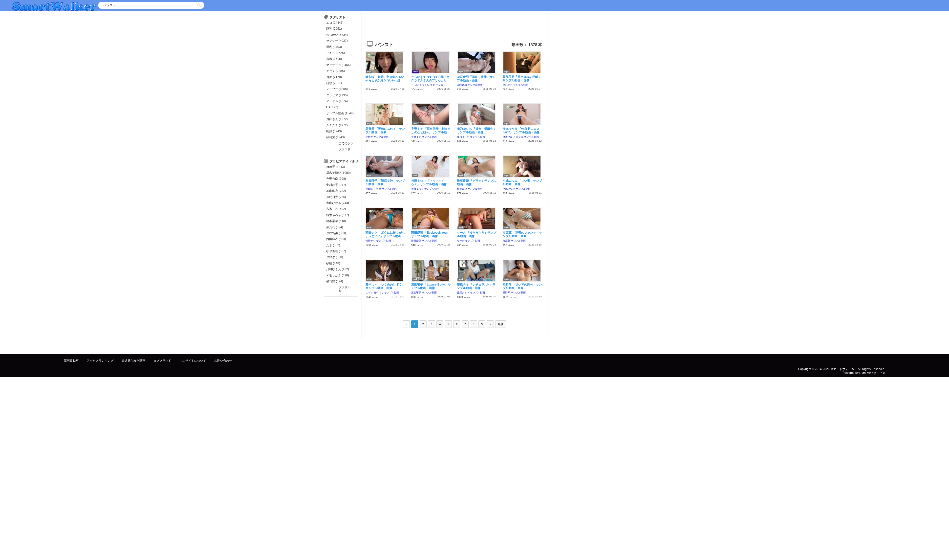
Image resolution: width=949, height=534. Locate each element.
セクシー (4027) (337, 41)
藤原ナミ (462, 292)
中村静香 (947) (336, 185)
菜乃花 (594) (334, 227)
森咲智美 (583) (336, 233)
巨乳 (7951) (334, 28)
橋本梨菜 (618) (336, 221)
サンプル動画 (475, 85)
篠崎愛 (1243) (335, 137)
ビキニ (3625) (335, 53)
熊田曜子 (370, 188)
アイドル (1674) (337, 101)
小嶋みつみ (509, 188)
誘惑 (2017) (334, 83)
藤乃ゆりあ (463, 136)
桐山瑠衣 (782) (336, 191)
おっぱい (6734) (337, 35)
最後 (500, 324)
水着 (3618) (334, 59)
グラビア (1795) (337, 95)
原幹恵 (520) (334, 257)
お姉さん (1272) (337, 119)
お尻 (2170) (334, 77)
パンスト (441, 85)
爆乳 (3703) (334, 47)
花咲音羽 (462, 85)
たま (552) (333, 245)
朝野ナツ (370, 240)
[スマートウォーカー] (54, 5)
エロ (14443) (335, 22)
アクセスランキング (100, 360)
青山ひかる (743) (337, 203)
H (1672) (332, 107)
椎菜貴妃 (462, 188)
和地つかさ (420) (337, 275)
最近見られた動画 (133, 360)
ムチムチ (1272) (337, 125)
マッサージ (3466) (338, 65)
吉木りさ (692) (336, 209)
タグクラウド (162, 360)
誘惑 (378, 188)
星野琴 (369, 136)
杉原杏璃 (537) (336, 251)
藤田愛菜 (416, 240)
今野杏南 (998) (336, 178)
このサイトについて (192, 360)
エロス (519, 136)
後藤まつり (417, 188)
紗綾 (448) (333, 263)
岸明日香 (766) (336, 197)
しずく (369, 292)
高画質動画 (71, 360)
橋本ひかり (509, 136)
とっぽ (415, 85)
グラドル (424, 85)
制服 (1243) (334, 131)
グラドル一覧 (346, 289)
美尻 (432, 85)
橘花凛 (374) (334, 281)
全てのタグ (346, 143)
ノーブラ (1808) (337, 89)
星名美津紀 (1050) (338, 173)
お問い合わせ (223, 360)
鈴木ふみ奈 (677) (337, 215)
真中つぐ (379, 292)
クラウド (344, 149)
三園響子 (416, 292)
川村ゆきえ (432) (337, 269)
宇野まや (416, 136)
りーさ (460, 240)
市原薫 (506, 240)
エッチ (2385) (335, 71)
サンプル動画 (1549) (340, 113)
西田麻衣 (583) (336, 239)
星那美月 (508, 85)
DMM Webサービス (872, 373)
